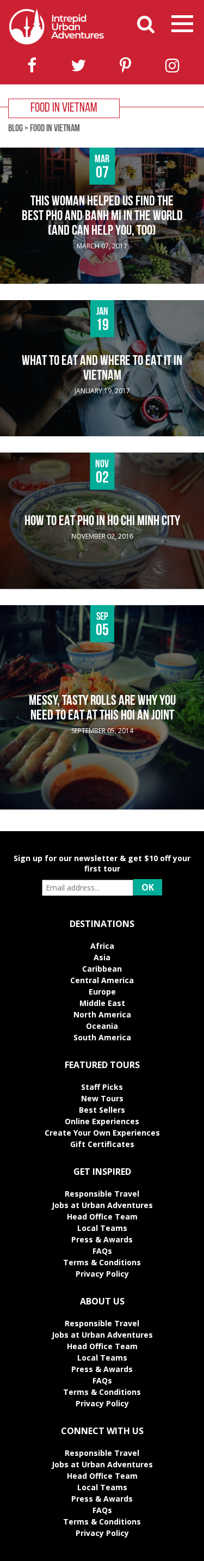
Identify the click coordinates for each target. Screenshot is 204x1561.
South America (102, 1037)
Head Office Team (102, 1216)
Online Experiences (102, 1121)
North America (102, 1014)
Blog (15, 129)
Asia (102, 957)
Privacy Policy (102, 1274)
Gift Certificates (102, 1144)
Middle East (102, 1003)
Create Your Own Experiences (102, 1132)
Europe (102, 991)
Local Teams (102, 1228)
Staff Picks (102, 1087)
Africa (102, 946)
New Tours (102, 1098)
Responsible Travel (102, 1193)
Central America (102, 980)
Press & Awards (102, 1239)
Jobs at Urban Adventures (102, 1205)
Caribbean (102, 969)
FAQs (102, 1251)
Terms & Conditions (102, 1262)
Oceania (102, 1026)
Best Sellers (102, 1110)
